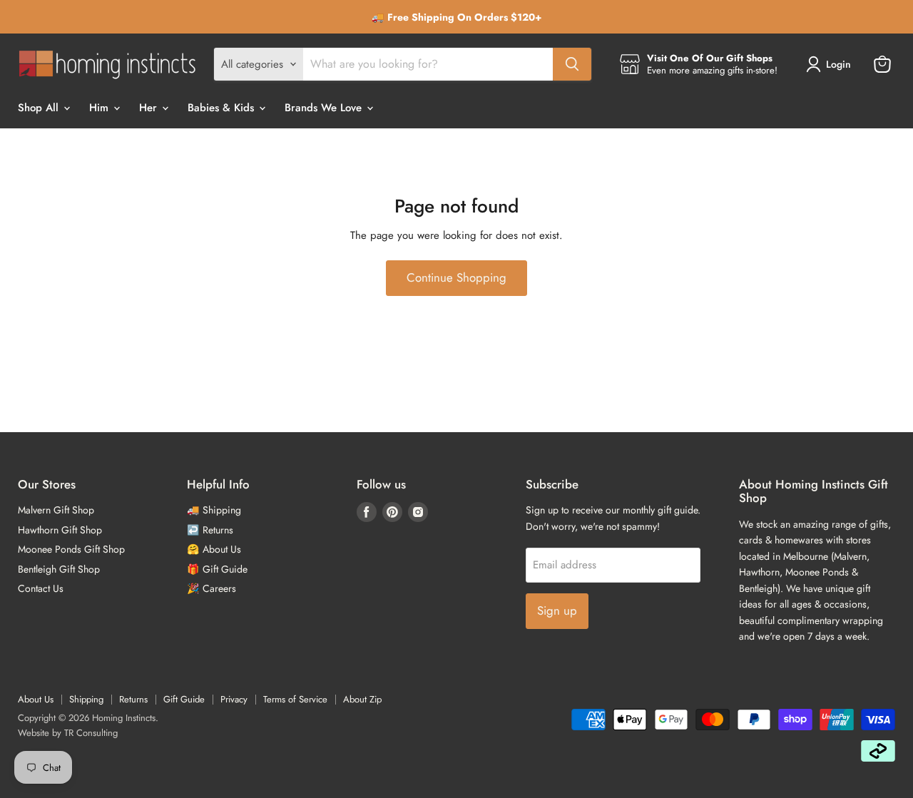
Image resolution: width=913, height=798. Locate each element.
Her (149, 108)
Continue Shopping (456, 277)
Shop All (40, 108)
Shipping (86, 699)
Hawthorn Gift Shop (60, 530)
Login (838, 64)
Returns (133, 699)
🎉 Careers (211, 588)
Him (100, 108)
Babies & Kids (222, 108)
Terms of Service (295, 699)
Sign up (557, 610)
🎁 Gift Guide (217, 569)
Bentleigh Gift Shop (59, 569)
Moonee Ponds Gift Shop (71, 549)
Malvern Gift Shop (56, 510)
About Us (35, 699)
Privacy (234, 699)
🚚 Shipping (214, 510)
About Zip (362, 699)
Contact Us (40, 588)
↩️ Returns (210, 530)
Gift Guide (184, 699)
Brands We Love (325, 108)
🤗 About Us (214, 549)
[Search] (572, 64)
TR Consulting (91, 733)
